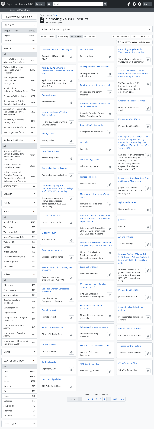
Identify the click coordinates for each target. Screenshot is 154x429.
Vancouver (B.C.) (19, 233)
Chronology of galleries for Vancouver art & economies (131, 51)
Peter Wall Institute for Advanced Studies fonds (19, 60)
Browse (39, 4)
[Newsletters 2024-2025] (129, 290)
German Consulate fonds (19, 128)
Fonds (19, 397)
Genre (6, 351)
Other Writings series (89, 159)
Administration (49, 95)
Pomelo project (49, 310)
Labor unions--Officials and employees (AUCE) (19, 342)
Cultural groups (19, 308)
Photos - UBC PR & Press (129, 328)
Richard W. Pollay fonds (52, 327)
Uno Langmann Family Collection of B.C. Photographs (19, 80)
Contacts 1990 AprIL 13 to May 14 (57, 49)
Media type (9, 423)
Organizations (19, 313)
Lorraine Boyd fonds (89, 267)
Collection (19, 401)
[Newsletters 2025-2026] (129, 119)
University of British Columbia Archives (19, 166)
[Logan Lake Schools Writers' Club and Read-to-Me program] (133, 179)
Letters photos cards (51, 215)
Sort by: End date (120, 36)
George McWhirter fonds (19, 97)
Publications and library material (95, 85)
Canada (19, 247)
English (19, 36)
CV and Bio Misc (49, 344)
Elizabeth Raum (49, 232)
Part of (7, 48)
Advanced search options (56, 29)
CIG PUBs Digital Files (51, 379)
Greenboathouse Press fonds (131, 100)
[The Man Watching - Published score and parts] (94, 285)
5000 (114, 399)
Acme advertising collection (54, 168)
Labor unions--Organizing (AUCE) (19, 334)
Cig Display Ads (49, 362)
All (4, 54)
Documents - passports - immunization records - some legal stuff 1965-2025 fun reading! (58, 188)
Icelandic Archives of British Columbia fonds (54, 113)
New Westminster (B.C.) (19, 257)
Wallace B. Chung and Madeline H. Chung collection (19, 70)
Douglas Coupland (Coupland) (19, 301)
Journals (84, 142)
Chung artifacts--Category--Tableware (19, 319)
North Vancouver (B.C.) (19, 238)
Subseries (19, 387)
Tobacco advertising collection (94, 327)
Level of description (14, 360)
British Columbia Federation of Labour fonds (19, 90)
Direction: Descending (141, 36)
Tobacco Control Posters (129, 346)
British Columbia (19, 223)
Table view (90, 36)
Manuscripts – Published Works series (94, 195)
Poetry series (48, 133)
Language (8, 25)
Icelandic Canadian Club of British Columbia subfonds (95, 105)
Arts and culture (19, 296)
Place (6, 211)
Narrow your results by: (19, 16)
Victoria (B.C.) (19, 242)
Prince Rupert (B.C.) (19, 262)
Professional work (88, 177)
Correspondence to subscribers (94, 66)
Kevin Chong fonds (50, 151)
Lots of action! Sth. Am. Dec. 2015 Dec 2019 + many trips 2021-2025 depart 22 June (95, 218)
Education (19, 286)
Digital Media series (127, 202)
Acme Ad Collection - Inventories (94, 345)
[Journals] (122, 219)
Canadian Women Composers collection (55, 290)
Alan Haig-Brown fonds (19, 133)
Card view (78, 36)
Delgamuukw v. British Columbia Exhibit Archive (19, 102)
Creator (7, 193)
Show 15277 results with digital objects (135, 42)
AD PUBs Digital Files (89, 364)
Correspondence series (52, 250)
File (19, 377)
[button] (129, 4)
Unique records (19, 31)
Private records (19, 291)
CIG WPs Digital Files (127, 363)
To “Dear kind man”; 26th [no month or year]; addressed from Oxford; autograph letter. (133, 73)
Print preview (48, 36)
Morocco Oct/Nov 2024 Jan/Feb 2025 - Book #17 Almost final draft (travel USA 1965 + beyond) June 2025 (133, 258)
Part (19, 392)
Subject (7, 274)
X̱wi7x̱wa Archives (19, 186)
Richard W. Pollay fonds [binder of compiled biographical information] (96, 244)
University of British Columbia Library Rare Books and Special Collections (19, 155)
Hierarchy (64, 36)
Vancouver (19, 228)
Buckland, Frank (87, 49)
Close (54, 15)
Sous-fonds (19, 406)
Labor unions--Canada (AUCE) (19, 327)
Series (19, 382)
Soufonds (19, 416)
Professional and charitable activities (130, 308)
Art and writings (125, 237)
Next (122, 399)
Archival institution (13, 140)
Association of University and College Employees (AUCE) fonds (19, 112)
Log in (147, 4)
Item (19, 372)
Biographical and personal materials (92, 307)
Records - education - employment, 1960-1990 (58, 269)
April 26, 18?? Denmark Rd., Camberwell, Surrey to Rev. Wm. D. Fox (57, 71)
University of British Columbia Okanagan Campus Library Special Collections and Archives (19, 176)
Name (6, 202)
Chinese (19, 41)
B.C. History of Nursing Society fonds (19, 121)
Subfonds (19, 411)
